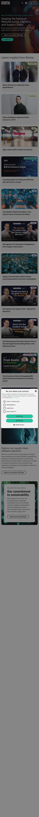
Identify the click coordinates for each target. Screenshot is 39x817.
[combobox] (36, 391)
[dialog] (19, 408)
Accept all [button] (19, 416)
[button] (19, 425)
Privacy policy (15, 397)
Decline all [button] (19, 420)
